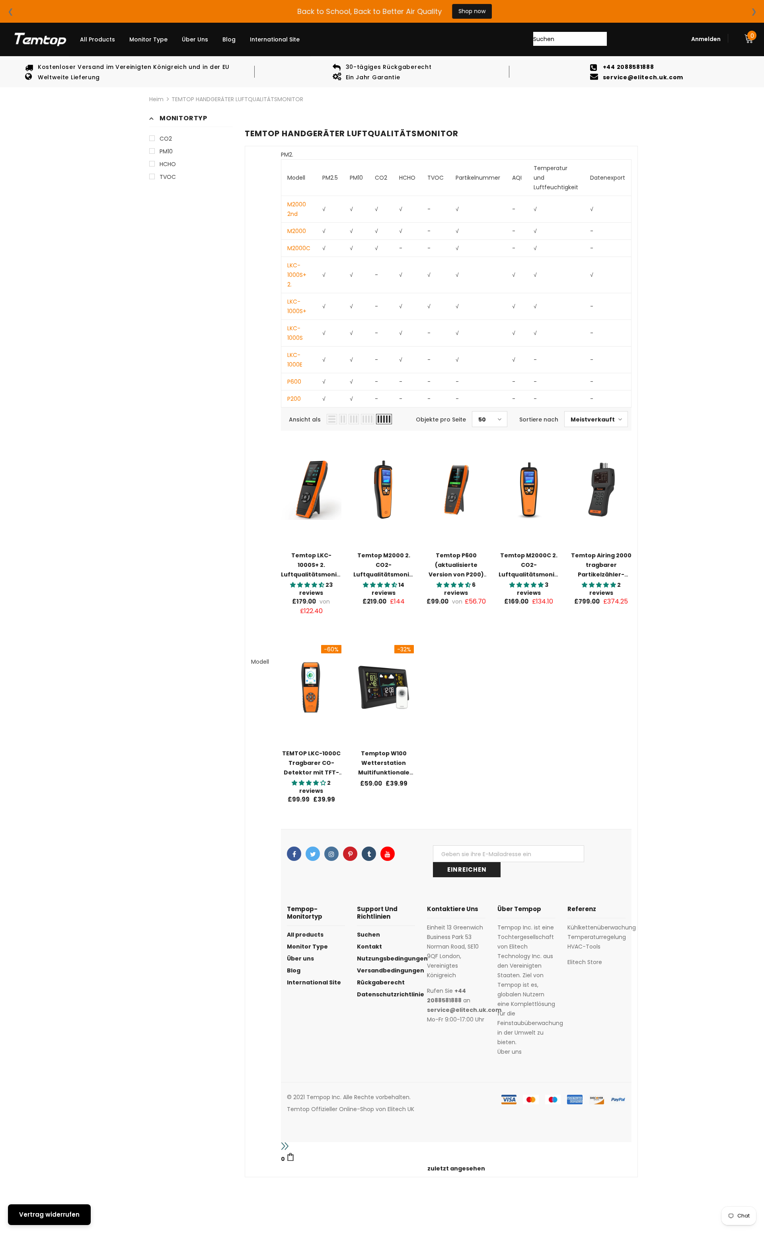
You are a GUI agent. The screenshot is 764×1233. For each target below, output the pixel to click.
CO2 (166, 139)
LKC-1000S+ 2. (296, 274)
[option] (127, 71)
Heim (156, 99)
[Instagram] (331, 854)
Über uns (509, 1052)
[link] (456, 1158)
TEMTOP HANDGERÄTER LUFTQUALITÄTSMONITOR (237, 99)
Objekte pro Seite (441, 419)
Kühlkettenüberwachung (601, 927)
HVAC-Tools (583, 947)
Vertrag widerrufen (49, 1214)
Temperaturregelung (596, 937)
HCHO (168, 164)
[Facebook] (294, 854)
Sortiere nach (538, 419)
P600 (294, 382)
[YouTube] (387, 854)
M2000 (296, 231)
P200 (294, 399)
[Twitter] (313, 854)
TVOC (168, 177)
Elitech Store (584, 962)
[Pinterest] (350, 854)
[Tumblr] (369, 854)
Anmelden (706, 39)
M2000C (298, 248)
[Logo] (40, 39)
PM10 (166, 151)
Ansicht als (305, 419)
